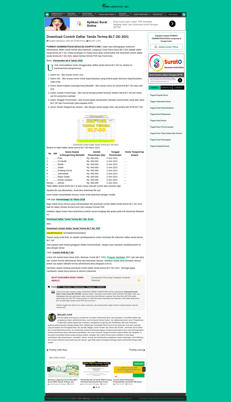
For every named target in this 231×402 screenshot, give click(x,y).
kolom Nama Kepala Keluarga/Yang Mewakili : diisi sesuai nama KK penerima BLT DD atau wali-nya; (96, 87)
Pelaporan (91, 287)
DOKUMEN (72, 14)
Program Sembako (116, 257)
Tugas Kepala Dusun (159, 146)
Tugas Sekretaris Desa (160, 102)
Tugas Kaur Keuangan (160, 140)
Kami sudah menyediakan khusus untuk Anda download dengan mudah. (81, 194)
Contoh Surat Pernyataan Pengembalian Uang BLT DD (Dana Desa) (127, 382)
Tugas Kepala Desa (159, 95)
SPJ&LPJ (100, 287)
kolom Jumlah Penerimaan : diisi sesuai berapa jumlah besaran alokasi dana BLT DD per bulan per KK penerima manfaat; (96, 94)
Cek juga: (66, 199)
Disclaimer (181, 398)
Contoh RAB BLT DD (63, 252)
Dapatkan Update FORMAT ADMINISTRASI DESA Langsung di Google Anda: (166, 38)
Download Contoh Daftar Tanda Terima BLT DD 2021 (88, 37)
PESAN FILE (157, 14)
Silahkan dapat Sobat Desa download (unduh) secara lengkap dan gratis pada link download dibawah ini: (95, 213)
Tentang (142, 398)
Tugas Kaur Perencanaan (161, 127)
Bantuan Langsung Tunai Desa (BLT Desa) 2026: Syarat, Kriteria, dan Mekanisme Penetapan (63, 382)
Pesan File (159, 398)
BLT (58, 287)
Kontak (166, 398)
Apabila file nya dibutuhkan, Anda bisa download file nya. (74, 190)
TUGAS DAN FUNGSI (106, 14)
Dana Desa (67, 287)
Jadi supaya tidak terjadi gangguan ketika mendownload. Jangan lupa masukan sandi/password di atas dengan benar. (94, 246)
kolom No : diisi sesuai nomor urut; (67, 75)
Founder (150, 398)
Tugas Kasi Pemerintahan (162, 108)
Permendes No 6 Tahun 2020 (68, 60)
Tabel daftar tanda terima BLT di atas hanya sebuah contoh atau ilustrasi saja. (84, 186)
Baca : (65, 60)
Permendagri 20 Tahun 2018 (70, 199)
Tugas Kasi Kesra (158, 121)
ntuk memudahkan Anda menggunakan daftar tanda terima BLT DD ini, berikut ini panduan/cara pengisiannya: (89, 67)
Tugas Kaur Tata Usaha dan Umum (166, 133)
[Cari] (184, 14)
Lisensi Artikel (95, 398)
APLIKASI (124, 14)
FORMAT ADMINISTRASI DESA (58, 398)
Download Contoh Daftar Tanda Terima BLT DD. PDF (73, 228)
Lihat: (60, 252)
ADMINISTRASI (57, 14)
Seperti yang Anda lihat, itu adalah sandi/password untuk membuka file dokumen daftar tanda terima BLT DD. (95, 239)
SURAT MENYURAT (141, 14)
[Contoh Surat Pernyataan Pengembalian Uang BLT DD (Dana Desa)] (129, 369)
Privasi (173, 398)
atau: (49, 223)
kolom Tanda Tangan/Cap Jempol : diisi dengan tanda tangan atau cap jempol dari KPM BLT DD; (96, 107)
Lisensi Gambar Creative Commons (118, 398)
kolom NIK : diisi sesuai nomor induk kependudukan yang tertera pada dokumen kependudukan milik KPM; (96, 80)
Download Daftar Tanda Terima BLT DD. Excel (70, 219)
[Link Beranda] (47, 15)
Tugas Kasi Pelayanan (160, 114)
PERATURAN (88, 14)
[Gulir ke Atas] (228, 397)
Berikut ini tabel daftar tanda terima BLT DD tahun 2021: (73, 147)
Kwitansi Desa (79, 287)
